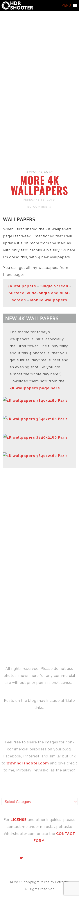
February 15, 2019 (39, 199)
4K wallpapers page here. (35, 388)
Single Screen (54, 286)
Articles (34, 172)
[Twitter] (21, 858)
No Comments (39, 206)
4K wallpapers (21, 286)
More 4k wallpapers (39, 185)
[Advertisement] (39, 123)
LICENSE (19, 820)
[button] (66, 5)
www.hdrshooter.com (28, 763)
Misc (48, 172)
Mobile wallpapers (48, 300)
